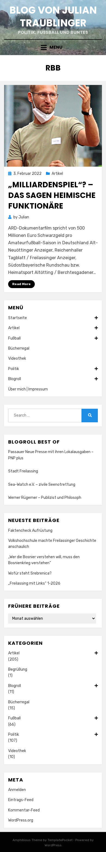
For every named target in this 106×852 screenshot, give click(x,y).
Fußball (14, 338)
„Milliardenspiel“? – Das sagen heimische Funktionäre (51, 195)
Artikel (57, 173)
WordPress (53, 845)
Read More (21, 284)
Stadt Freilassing (23, 471)
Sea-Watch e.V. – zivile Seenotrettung (41, 484)
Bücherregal (18, 348)
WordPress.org (20, 820)
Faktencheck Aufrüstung (30, 530)
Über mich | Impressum (28, 389)
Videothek (17, 358)
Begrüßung (17, 669)
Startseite (17, 318)
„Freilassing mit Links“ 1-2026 (34, 583)
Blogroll (14, 379)
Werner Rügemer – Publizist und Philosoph (44, 497)
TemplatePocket (60, 840)
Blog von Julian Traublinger (53, 16)
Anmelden (17, 789)
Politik (13, 369)
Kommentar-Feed (24, 810)
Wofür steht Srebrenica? (30, 573)
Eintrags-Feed (20, 800)
